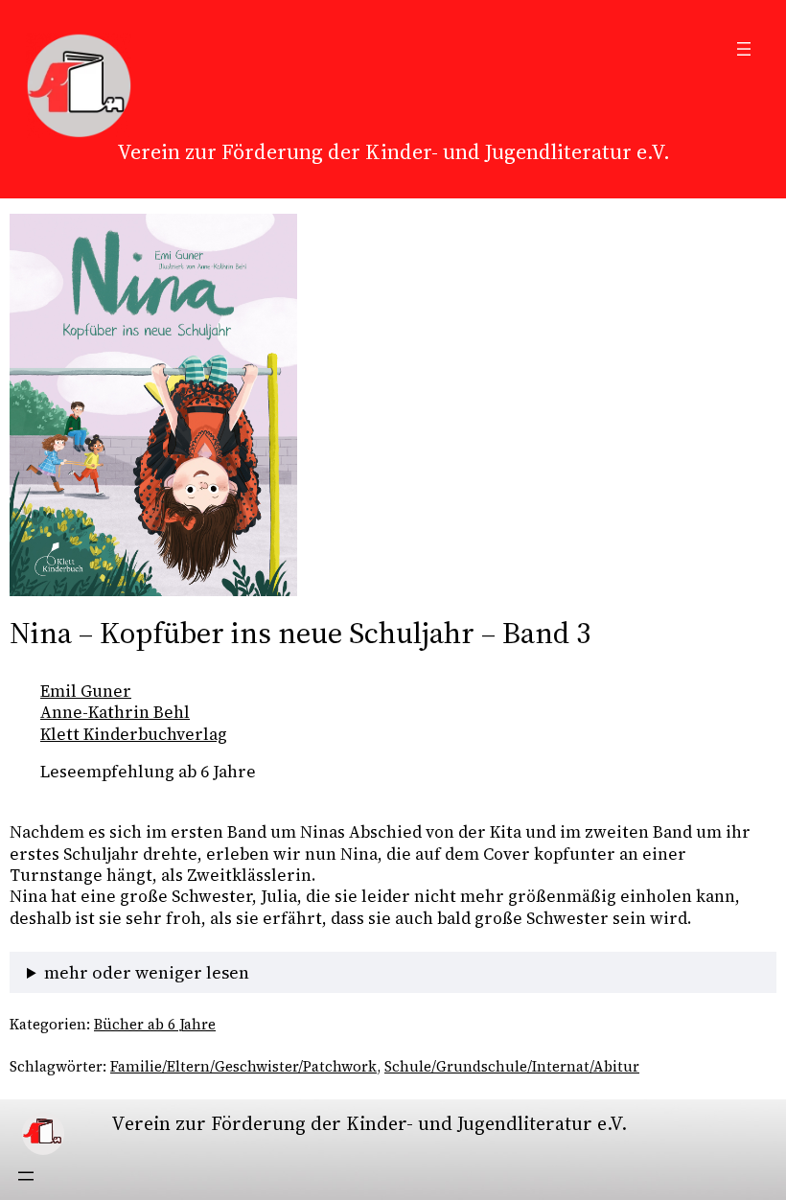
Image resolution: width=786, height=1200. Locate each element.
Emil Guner (85, 691)
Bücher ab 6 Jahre (155, 1024)
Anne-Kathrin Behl (115, 712)
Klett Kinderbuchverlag (133, 734)
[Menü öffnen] (743, 48)
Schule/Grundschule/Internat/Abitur (511, 1066)
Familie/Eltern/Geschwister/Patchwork (243, 1066)
